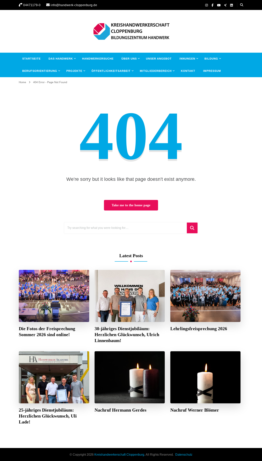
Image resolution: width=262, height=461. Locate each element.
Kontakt (188, 70)
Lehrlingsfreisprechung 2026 (198, 328)
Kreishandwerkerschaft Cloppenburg (119, 454)
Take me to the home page (131, 205)
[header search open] (241, 4)
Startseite (31, 58)
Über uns (129, 58)
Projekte (74, 70)
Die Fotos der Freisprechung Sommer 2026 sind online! (47, 331)
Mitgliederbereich (156, 70)
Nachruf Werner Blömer (194, 410)
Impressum (212, 70)
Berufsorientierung (39, 70)
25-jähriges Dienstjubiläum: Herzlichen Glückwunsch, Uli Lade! (48, 416)
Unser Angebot (159, 58)
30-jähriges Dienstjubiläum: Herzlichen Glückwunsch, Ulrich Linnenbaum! (127, 334)
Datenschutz (183, 454)
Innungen (187, 58)
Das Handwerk (61, 58)
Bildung (211, 58)
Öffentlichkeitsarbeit (111, 70)
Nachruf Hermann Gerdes (120, 410)
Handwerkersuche (98, 58)
